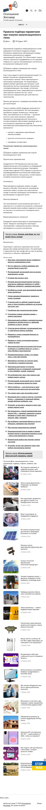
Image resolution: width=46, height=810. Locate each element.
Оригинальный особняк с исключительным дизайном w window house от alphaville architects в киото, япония (25, 322)
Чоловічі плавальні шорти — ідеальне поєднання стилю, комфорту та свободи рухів (31, 578)
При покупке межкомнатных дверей (22, 427)
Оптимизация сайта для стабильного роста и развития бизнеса (32, 656)
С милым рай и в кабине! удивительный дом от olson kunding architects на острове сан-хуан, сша (25, 304)
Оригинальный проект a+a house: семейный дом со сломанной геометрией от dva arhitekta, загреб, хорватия (24, 369)
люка (31, 461)
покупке (23, 463)
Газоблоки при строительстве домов (23, 310)
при (35, 463)
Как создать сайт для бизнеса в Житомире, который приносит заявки (31, 749)
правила (30, 463)
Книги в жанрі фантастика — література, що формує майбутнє (31, 485)
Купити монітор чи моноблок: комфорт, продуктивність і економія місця (31, 671)
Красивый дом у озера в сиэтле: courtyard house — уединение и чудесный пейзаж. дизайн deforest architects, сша (25, 399)
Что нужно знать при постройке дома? (23, 393)
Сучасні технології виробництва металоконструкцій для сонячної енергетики (29, 563)
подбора (16, 463)
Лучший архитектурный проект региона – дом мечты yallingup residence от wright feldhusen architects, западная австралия (24, 284)
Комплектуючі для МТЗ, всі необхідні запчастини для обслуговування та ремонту (31, 765)
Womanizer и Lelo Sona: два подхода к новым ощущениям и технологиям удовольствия (32, 703)
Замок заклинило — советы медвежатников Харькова (31, 608)
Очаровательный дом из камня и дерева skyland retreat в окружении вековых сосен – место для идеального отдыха (25, 433)
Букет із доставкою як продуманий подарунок (29, 515)
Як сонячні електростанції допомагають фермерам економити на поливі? (30, 531)
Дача (7, 41)
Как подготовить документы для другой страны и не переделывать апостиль (31, 500)
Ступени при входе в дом (18, 278)
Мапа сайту (4, 798)
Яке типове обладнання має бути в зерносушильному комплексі (31, 687)
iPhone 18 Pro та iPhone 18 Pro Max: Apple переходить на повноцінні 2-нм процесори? (32, 640)
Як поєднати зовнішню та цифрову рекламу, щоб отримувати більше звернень (31, 469)
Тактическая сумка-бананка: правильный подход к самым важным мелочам (31, 625)
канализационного (22, 461)
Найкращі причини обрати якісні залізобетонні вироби (31, 593)
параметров (7, 463)
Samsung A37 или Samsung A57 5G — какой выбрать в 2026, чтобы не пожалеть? (31, 734)
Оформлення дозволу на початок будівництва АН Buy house (31, 718)
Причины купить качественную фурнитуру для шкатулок (31, 547)
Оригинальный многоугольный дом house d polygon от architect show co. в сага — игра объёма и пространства (25, 349)
